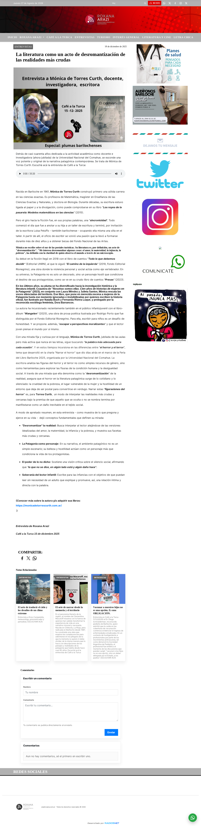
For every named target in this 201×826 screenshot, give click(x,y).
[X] (169, 3)
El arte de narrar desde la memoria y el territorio (69, 609)
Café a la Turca (59, 37)
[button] (145, 3)
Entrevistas (85, 37)
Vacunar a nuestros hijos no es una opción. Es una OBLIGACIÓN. (108, 610)
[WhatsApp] (164, 3)
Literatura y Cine (156, 37)
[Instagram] (180, 3)
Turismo (103, 37)
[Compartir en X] (28, 558)
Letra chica (183, 37)
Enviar (111, 732)
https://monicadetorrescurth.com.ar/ (39, 505)
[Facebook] (175, 3)
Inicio (12, 37)
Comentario (28, 700)
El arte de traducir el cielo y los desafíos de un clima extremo (32, 610)
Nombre (27, 687)
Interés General (126, 37)
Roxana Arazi (31, 37)
